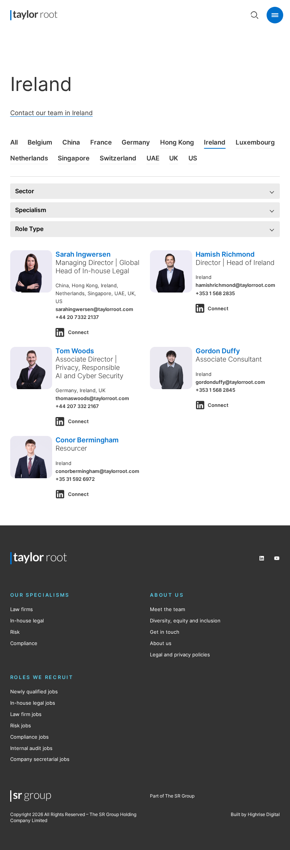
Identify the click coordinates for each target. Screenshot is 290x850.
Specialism (30, 210)
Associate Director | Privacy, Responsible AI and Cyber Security (89, 367)
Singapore (73, 158)
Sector (24, 191)
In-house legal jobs (32, 703)
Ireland (214, 142)
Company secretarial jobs (39, 759)
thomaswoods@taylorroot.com (92, 398)
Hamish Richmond (225, 254)
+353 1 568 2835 (215, 293)
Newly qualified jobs (34, 691)
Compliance (23, 643)
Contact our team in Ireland (51, 113)
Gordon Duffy (218, 350)
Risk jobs (20, 725)
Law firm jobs (26, 714)
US (192, 158)
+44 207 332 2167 (77, 406)
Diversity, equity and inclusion (185, 620)
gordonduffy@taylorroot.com (230, 382)
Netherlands (29, 158)
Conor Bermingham (87, 440)
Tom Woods (75, 350)
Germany (136, 142)
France (101, 142)
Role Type (29, 229)
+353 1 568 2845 (215, 390)
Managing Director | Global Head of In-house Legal (97, 266)
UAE (153, 158)
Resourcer (71, 448)
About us (160, 643)
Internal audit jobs (31, 748)
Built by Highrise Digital (255, 814)
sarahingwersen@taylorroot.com (94, 309)
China (71, 142)
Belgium (40, 142)
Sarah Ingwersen (83, 254)
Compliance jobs (29, 737)
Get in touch (164, 632)
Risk (15, 632)
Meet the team (167, 609)
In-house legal (27, 620)
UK (173, 158)
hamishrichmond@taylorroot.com (235, 285)
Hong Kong (177, 142)
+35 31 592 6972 (75, 479)
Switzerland (118, 158)
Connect (78, 332)
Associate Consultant (229, 359)
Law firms (21, 609)
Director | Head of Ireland (235, 262)
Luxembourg (255, 142)
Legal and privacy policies (180, 654)
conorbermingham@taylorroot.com (97, 471)
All (14, 142)
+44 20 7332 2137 (77, 317)
